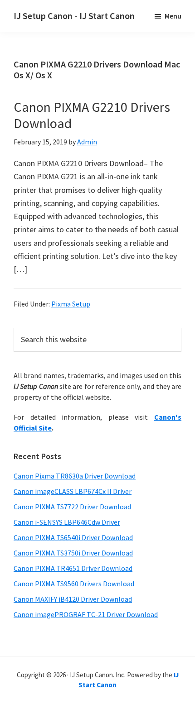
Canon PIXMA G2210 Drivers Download (92, 115)
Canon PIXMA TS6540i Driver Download (73, 537)
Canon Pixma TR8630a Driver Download (75, 475)
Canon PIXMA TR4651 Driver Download (73, 568)
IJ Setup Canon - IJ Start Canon (74, 15)
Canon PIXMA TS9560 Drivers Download (74, 583)
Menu (173, 15)
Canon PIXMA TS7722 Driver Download (72, 506)
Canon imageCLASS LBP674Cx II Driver (73, 491)
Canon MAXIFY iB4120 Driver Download (73, 598)
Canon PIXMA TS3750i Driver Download (73, 552)
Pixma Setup (70, 303)
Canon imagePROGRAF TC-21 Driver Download (86, 614)
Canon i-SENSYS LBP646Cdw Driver (67, 522)
